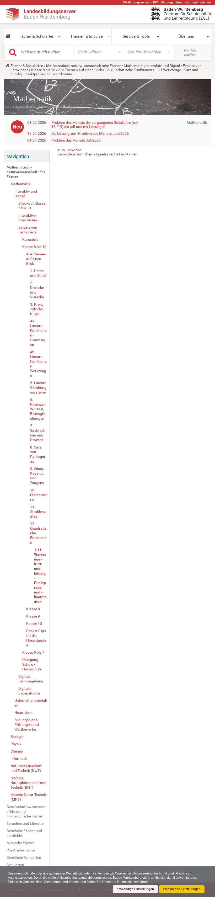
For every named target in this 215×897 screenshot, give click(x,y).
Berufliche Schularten (24, 857)
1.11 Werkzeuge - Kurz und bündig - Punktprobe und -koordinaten (40, 576)
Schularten (15, 865)
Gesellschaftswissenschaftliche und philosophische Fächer (26, 811)
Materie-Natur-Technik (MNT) (28, 797)
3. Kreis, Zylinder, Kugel (37, 309)
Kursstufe (30, 239)
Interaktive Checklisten (27, 217)
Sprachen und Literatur (25, 823)
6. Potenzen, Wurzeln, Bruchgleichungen (38, 409)
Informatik (19, 758)
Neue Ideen (23, 712)
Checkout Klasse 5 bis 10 (31, 205)
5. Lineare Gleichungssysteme (38, 387)
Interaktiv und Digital (163, 66)
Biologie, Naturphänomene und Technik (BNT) (28, 782)
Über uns (186, 36)
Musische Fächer (20, 843)
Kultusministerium (198, 2)
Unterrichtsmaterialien (30, 702)
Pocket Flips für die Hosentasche (36, 638)
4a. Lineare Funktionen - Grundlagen (38, 333)
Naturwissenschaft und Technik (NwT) (26, 768)
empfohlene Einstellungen (182, 889)
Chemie (16, 751)
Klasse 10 (34, 623)
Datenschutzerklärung (133, 882)
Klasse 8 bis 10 (43, 70)
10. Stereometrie (38, 495)
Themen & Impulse (86, 36)
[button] (8, 36)
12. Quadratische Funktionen (128, 70)
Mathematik (133, 66)
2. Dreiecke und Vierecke (37, 290)
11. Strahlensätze (38, 511)
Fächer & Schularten (36, 36)
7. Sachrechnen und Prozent (37, 433)
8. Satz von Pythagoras (37, 454)
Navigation (18, 156)
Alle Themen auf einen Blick (80, 70)
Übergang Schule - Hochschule (31, 664)
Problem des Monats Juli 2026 (76, 140)
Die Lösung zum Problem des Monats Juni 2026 (90, 133)
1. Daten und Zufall (38, 273)
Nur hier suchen (190, 52)
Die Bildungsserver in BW (140, 2)
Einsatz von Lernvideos (27, 229)
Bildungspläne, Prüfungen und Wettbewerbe (26, 724)
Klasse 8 (33, 609)
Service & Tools (136, 36)
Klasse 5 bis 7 (33, 652)
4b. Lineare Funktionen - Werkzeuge (38, 364)
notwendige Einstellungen (135, 889)
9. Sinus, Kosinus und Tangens (37, 476)
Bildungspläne (171, 2)
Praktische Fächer (21, 850)
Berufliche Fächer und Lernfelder (24, 833)
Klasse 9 (33, 616)
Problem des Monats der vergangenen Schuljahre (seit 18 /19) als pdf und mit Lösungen (95, 124)
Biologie (16, 737)
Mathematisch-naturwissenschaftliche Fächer (83, 66)
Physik (15, 744)
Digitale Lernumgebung (30, 678)
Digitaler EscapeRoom (29, 690)
